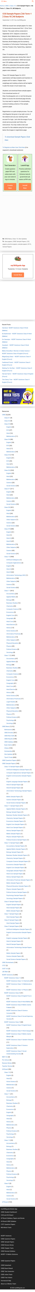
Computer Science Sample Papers (17, 861)
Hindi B (8, 541)
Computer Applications (13, 563)
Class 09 (7, 529)
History (8, 628)
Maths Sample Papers (13, 796)
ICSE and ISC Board (7, 1215)
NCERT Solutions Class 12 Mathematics (19, 984)
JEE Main (5, 971)
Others (6, 748)
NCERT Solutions (7, 975)
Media (9, 1284)
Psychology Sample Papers (15, 895)
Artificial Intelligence (13, 560)
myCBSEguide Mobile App (9, 1209)
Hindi (8, 433)
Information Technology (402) (16, 575)
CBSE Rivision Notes (7, 1245)
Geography (9, 618)
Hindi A (8, 538)
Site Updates (23, 239)
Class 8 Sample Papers (11, 920)
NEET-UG (5, 1057)
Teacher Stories (7, 1066)
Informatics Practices (13, 634)
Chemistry (9, 606)
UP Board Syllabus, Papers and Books (12, 1218)
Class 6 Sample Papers (11, 901)
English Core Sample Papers (15, 824)
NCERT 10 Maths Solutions (9, 1254)
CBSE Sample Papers (19, 241)
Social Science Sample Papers (16, 803)
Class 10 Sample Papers (12, 766)
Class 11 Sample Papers (12, 806)
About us (4, 1284)
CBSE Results (8, 739)
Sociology (9, 652)
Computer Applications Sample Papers (18, 773)
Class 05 (7, 455)
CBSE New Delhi (9, 736)
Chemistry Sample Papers (14, 818)
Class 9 (6, 1183)
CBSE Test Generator (7, 1271)
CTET (4, 965)
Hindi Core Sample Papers (14, 827)
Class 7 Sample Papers (11, 914)
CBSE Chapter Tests (7, 1248)
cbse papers (8, 241)
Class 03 (7, 424)
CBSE (7, 6)
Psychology (10, 720)
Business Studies (11, 603)
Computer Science (12, 609)
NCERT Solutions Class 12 (12, 978)
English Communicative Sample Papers (18, 776)
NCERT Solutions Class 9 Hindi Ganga (18, 1031)
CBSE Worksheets (8, 962)
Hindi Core (9, 621)
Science (8, 482)
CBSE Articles (8, 732)
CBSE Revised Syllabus (8, 1251)
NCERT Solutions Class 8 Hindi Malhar (18, 1001)
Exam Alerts (8, 745)
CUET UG (5, 968)
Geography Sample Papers (14, 871)
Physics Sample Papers (13, 837)
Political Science (11, 649)
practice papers (12, 244)
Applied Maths (11, 597)
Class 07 (7, 489)
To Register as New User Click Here (14, 147)
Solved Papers (7, 247)
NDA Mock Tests (6, 1227)
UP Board (5, 1202)
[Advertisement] (17, 217)
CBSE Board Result (7, 1268)
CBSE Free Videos (6, 1277)
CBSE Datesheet (6, 1265)
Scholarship (8, 751)
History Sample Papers (13, 830)
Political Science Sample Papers (16, 840)
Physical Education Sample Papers (17, 886)
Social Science (11, 486)
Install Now (25, 186)
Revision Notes (7, 1063)
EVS (7, 430)
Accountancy (10, 594)
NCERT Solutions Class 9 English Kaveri (18, 1025)
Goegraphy (9, 683)
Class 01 (7, 418)
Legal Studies (10, 702)
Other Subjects (11, 519)
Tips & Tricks (8, 757)
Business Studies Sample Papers (16, 815)
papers (5, 244)
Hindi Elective (10, 624)
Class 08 (7, 507)
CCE (28, 241)
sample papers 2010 (24, 244)
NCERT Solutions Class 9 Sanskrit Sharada (19, 1039)
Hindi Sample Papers (13, 908)
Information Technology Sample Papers (19, 791)
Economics (10, 612)
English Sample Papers (13, 904)
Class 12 (7, 655)
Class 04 (7, 439)
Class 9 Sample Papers (11, 926)
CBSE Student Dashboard (9, 1212)
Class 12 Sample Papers (12, 843)
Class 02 (7, 421)
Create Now (10, 186)
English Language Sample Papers (17, 781)
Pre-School (5, 1060)
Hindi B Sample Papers (13, 788)
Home (2, 6)
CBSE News (8, 239)
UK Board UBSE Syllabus (8, 1221)
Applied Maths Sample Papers (15, 809)
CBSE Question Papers (9, 760)
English (8, 427)
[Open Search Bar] (32, 1)
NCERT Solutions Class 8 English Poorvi (19, 996)
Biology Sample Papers (13, 812)
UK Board (5, 1069)
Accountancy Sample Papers (15, 846)
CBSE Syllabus (8, 742)
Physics (8, 646)
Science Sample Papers (13, 800)
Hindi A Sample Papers (13, 785)
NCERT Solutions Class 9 (12, 1022)
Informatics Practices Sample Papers (18, 880)
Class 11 (7, 590)
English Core (10, 615)
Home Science (11, 631)
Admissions (8, 729)
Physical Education (12, 643)
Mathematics (10, 436)
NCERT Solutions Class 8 (12, 993)
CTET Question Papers (8, 1224)
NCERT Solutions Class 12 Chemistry (18, 981)
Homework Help (6, 1281)
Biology (8, 600)
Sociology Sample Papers (14, 898)
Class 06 (7, 470)
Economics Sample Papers (14, 821)
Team (14, 1284)
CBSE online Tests (6, 1274)
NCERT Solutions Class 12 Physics (17, 990)
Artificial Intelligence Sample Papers (17, 769)
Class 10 (13, 6)
